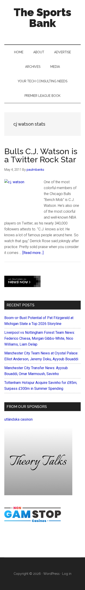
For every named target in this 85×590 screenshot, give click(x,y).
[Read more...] (33, 253)
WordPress (51, 573)
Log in (66, 573)
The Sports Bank (42, 17)
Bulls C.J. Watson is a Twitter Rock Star (40, 155)
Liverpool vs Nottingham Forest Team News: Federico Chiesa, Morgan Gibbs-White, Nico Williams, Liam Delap (39, 338)
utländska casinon (18, 419)
